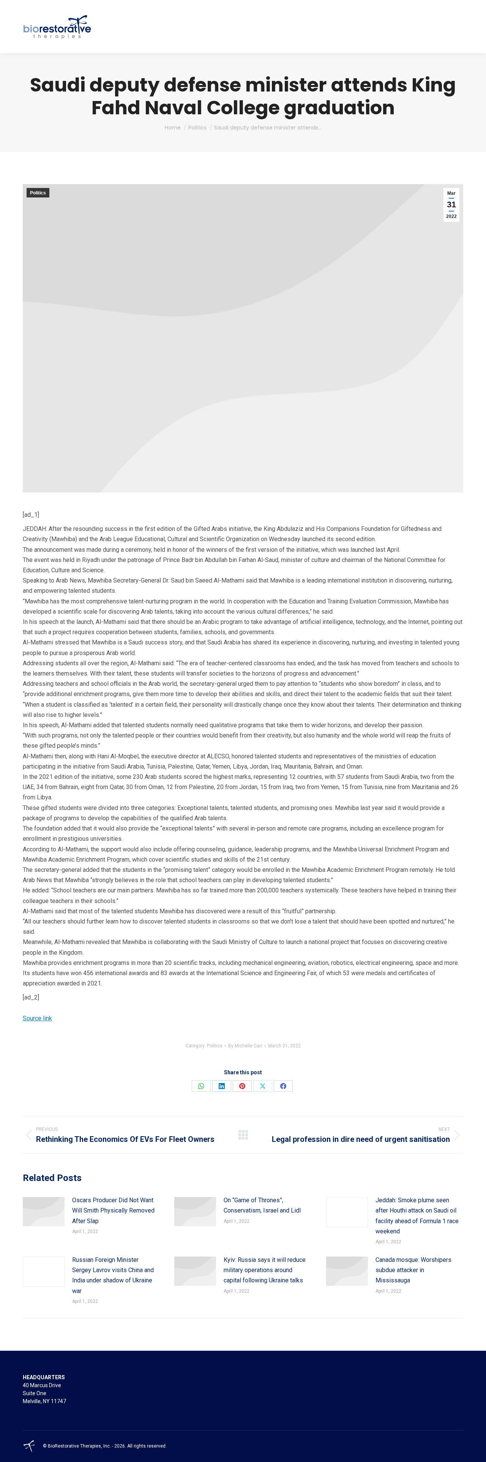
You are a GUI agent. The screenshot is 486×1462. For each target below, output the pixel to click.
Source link (37, 1018)
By (245, 1045)
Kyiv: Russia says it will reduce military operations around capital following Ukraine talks (265, 1270)
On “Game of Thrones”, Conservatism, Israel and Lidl (262, 1205)
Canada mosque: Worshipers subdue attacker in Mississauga (413, 1270)
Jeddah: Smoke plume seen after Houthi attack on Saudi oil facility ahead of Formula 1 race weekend (417, 1216)
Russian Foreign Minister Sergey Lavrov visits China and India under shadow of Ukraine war (113, 1275)
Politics (38, 193)
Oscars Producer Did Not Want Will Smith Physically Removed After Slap (113, 1210)
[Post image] (44, 1211)
